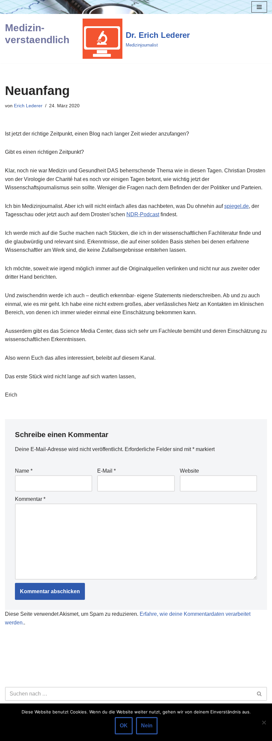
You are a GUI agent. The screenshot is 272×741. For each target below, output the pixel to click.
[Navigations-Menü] (259, 7)
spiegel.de (236, 206)
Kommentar (30, 499)
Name (24, 471)
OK (124, 725)
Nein (147, 725)
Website (189, 471)
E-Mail (106, 471)
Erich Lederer (28, 105)
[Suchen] (259, 694)
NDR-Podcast (142, 214)
